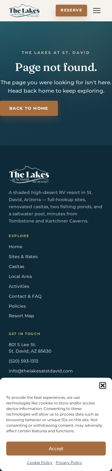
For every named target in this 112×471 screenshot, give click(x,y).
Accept (56, 448)
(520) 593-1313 (23, 361)
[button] (103, 385)
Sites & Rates (23, 256)
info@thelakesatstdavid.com (41, 370)
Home (15, 246)
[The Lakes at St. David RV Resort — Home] (24, 10)
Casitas (16, 266)
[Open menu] (96, 10)
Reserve (71, 10)
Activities (19, 286)
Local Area (20, 276)
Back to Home (29, 108)
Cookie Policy (40, 462)
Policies (17, 306)
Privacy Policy (69, 462)
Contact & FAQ (25, 296)
